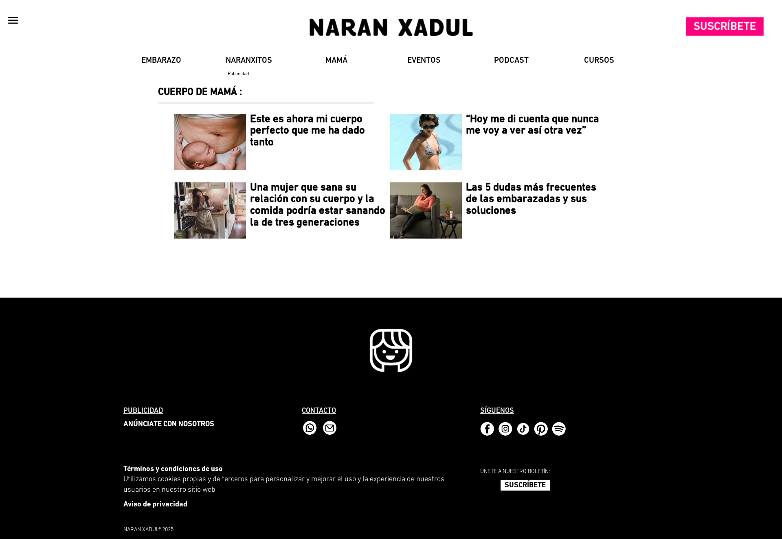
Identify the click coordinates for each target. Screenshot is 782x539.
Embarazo (161, 61)
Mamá (336, 61)
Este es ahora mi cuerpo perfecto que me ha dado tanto (307, 131)
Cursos (599, 61)
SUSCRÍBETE (525, 485)
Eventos (424, 61)
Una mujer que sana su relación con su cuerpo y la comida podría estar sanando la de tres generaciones (317, 205)
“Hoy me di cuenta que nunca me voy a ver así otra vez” (532, 125)
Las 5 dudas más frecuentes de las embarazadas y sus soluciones (531, 199)
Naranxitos (249, 61)
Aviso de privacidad (155, 504)
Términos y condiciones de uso (173, 469)
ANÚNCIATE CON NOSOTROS (168, 424)
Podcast (511, 61)
